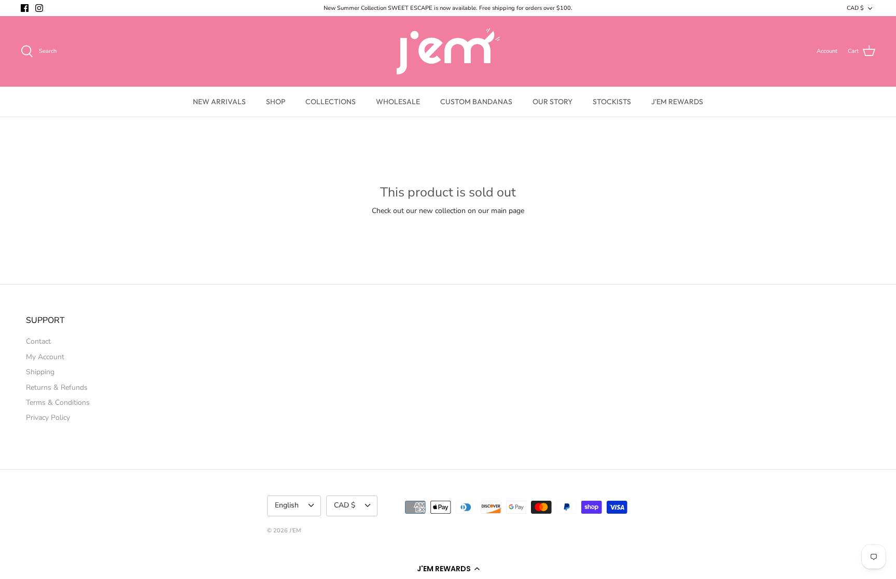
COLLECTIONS (330, 101)
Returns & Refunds (57, 387)
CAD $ (855, 8)
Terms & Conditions (58, 402)
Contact (38, 341)
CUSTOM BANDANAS (476, 101)
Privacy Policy (48, 417)
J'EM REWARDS (677, 101)
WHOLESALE (398, 101)
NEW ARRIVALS (219, 101)
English (287, 505)
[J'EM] (448, 51)
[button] (448, 568)
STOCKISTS (612, 101)
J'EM (295, 530)
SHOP (275, 101)
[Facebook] (25, 8)
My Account (45, 357)
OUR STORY (552, 101)
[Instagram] (39, 8)
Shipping (40, 372)
